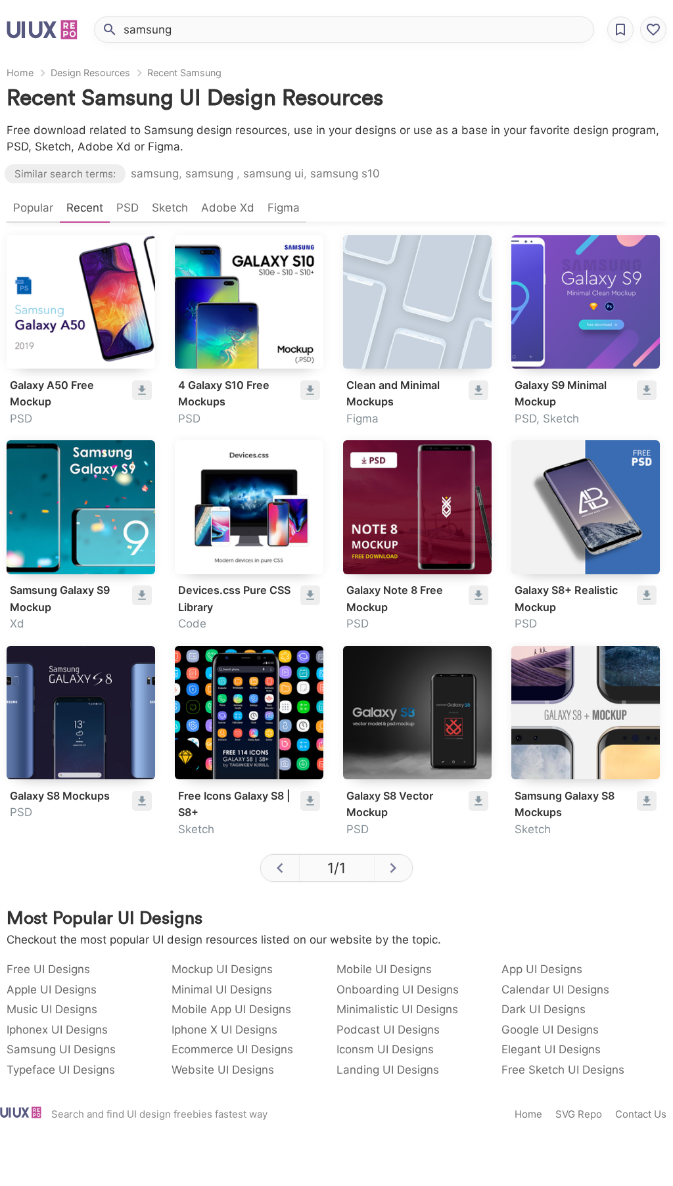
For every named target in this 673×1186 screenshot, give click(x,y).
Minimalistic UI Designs (397, 1009)
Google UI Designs (550, 1029)
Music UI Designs (52, 1009)
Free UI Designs (48, 969)
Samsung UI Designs (61, 1049)
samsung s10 (345, 173)
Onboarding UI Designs (397, 989)
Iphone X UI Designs (224, 1029)
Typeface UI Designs (61, 1069)
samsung (155, 173)
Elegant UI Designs (551, 1049)
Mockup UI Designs (222, 969)
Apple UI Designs (52, 989)
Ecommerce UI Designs (232, 1049)
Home (20, 72)
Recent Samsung (184, 72)
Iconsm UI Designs (385, 1049)
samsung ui (273, 173)
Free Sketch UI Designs (562, 1069)
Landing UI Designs (387, 1069)
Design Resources (90, 72)
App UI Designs (541, 969)
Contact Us (640, 1114)
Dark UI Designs (543, 1009)
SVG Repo (578, 1114)
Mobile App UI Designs (231, 1009)
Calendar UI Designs (555, 989)
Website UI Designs (223, 1069)
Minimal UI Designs (222, 989)
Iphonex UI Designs (57, 1029)
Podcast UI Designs (388, 1029)
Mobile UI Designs (384, 969)
